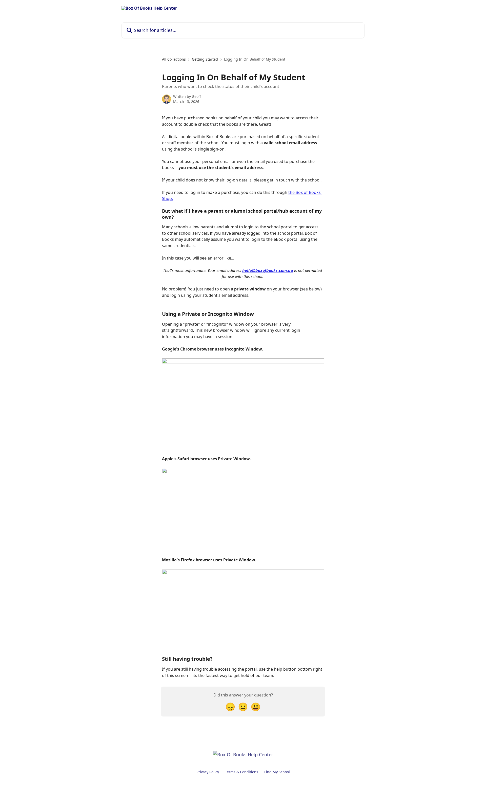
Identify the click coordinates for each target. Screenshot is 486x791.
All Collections (174, 59)
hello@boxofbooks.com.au (267, 270)
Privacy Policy (207, 771)
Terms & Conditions (241, 771)
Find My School (277, 771)
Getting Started (205, 59)
